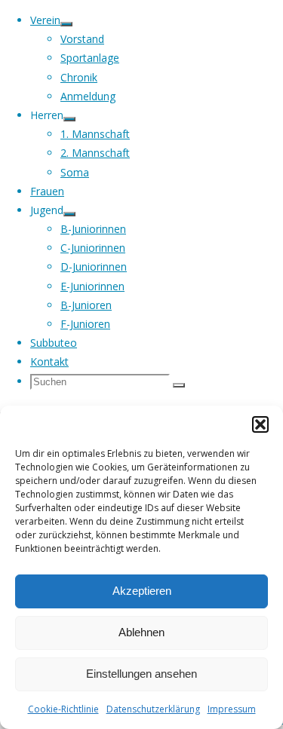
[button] (260, 424)
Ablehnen (141, 632)
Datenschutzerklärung (153, 709)
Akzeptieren (141, 590)
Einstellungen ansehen (141, 673)
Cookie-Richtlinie (63, 709)
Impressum (232, 709)
